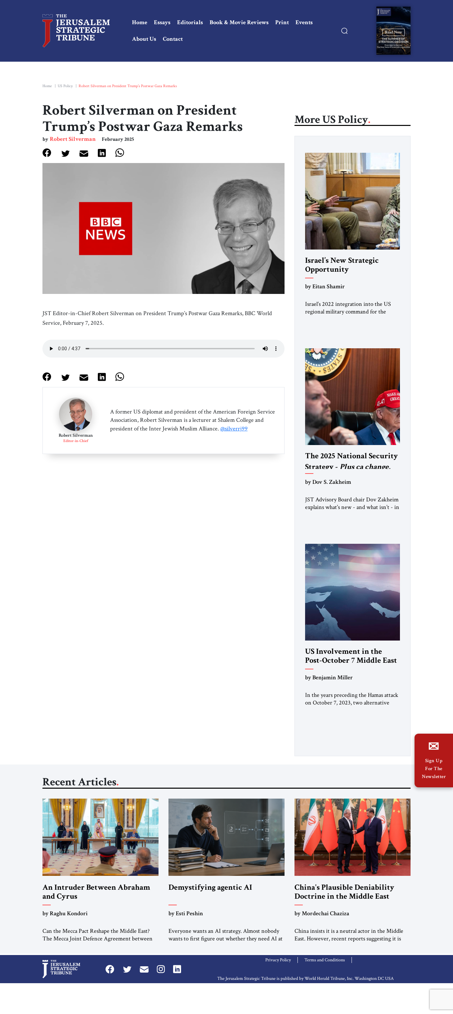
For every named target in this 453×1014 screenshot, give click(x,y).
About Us (144, 39)
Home (139, 22)
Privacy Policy (278, 960)
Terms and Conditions (324, 960)
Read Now (393, 32)
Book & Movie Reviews (239, 22)
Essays (162, 22)
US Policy (65, 86)
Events (304, 22)
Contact (173, 39)
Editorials (190, 22)
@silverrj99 (234, 428)
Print (282, 22)
